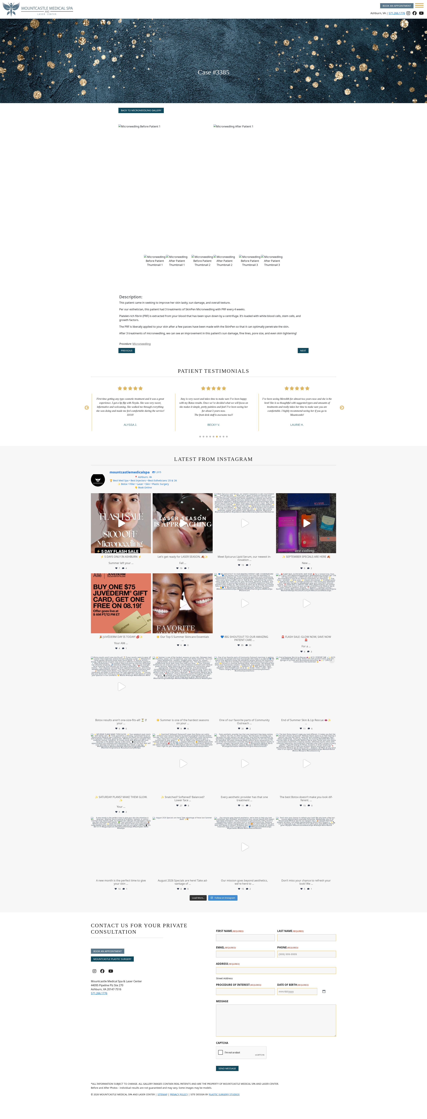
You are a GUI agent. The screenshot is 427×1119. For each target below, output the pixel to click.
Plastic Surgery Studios (224, 1094)
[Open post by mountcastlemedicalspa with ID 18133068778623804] (244, 687)
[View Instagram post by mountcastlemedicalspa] (148, 549)
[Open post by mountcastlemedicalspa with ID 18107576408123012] (306, 687)
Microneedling (141, 344)
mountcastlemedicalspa (120, 496)
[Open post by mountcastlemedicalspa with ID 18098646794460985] (183, 847)
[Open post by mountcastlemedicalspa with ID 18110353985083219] (244, 603)
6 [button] (217, 436)
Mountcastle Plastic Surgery (112, 959)
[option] (213, 188)
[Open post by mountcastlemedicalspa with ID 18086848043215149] (183, 603)
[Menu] (419, 5)
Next (303, 350)
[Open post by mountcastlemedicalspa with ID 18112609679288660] (121, 603)
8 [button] (223, 436)
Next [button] (341, 407)
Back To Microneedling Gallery (141, 110)
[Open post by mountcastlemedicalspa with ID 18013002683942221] (244, 764)
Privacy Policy (179, 1094)
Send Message (227, 1068)
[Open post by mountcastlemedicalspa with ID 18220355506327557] (183, 687)
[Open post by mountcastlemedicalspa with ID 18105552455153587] (244, 523)
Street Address (224, 978)
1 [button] (200, 436)
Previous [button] (86, 407)
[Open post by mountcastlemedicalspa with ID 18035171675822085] (121, 764)
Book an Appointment (397, 5)
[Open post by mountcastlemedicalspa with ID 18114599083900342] (306, 847)
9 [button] (227, 436)
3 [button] (206, 436)
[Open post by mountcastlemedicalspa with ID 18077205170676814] (183, 764)
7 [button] (220, 436)
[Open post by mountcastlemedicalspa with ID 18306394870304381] (183, 523)
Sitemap (162, 1094)
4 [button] (210, 436)
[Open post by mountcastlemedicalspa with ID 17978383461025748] (244, 847)
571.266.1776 (397, 13)
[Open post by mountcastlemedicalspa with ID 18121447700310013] (121, 687)
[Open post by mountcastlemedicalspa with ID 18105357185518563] (306, 603)
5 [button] (213, 436)
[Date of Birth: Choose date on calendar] (321, 991)
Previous (126, 350)
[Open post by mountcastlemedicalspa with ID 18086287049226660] (121, 523)
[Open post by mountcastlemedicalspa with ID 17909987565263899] (121, 847)
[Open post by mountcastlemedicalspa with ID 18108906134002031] (306, 764)
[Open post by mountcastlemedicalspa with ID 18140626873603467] (306, 523)
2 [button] (203, 436)
